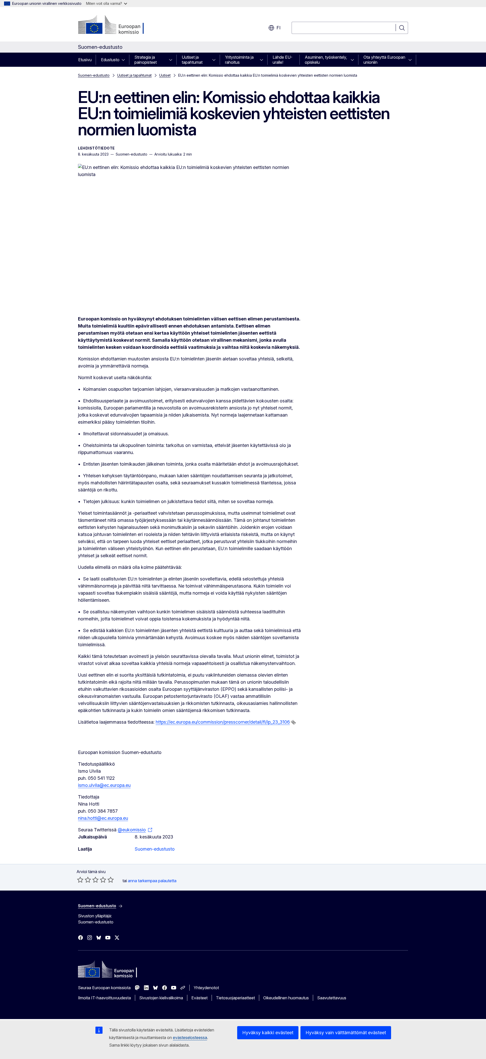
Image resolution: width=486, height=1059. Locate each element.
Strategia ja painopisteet (145, 60)
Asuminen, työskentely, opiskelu (326, 60)
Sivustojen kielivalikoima (161, 997)
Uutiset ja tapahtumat (192, 60)
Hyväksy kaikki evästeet (267, 1032)
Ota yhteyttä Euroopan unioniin (384, 60)
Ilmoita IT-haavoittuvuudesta (104, 997)
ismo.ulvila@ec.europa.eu (104, 785)
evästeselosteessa (190, 1037)
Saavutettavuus (331, 997)
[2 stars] (84, 879)
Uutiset (165, 75)
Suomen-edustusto (94, 75)
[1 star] (80, 879)
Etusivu (85, 59)
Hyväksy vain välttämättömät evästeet (346, 1032)
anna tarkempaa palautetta (152, 880)
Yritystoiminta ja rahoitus (239, 60)
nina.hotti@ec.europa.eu (103, 818)
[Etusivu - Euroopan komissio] (119, 25)
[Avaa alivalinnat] (124, 60)
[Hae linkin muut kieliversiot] (293, 722)
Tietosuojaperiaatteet (235, 997)
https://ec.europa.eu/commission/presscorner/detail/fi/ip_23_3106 (223, 722)
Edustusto (110, 59)
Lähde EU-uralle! (282, 60)
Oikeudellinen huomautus (286, 997)
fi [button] (278, 27)
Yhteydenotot (206, 987)
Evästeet (199, 997)
